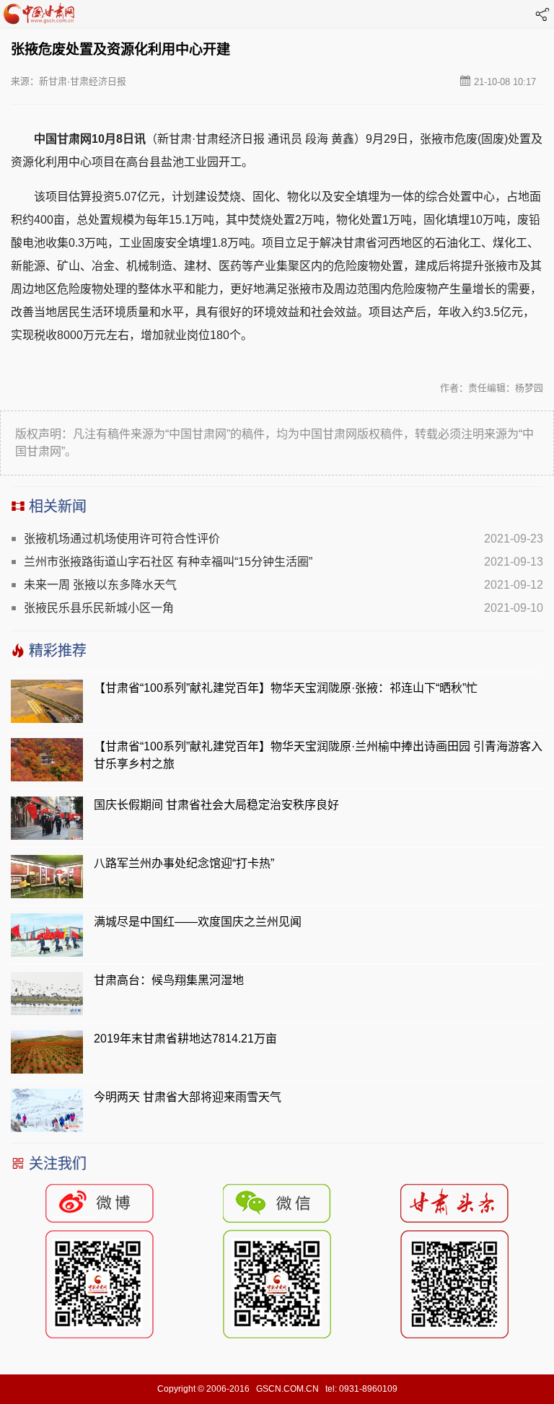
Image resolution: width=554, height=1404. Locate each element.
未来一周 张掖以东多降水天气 (100, 585)
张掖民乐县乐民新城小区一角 (99, 608)
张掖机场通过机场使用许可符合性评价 (122, 538)
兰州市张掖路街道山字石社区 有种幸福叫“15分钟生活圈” (168, 562)
